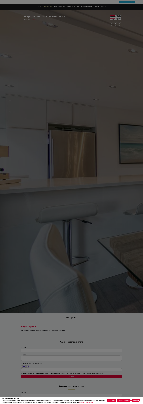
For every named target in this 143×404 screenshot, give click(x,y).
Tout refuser (135, 400)
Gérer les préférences (124, 400)
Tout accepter (111, 400)
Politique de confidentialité (86, 402)
